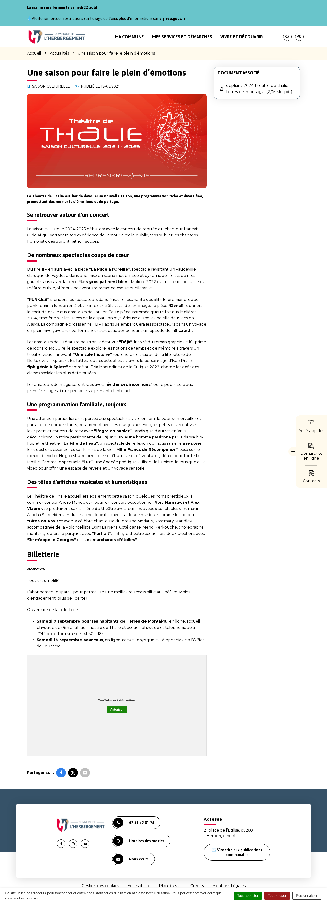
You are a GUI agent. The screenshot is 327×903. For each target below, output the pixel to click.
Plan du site (170, 885)
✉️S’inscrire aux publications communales (237, 852)
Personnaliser (306, 895)
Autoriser (117, 709)
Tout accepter (247, 895)
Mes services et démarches (182, 36)
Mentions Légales (229, 885)
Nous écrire (139, 859)
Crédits (197, 885)
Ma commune (129, 36)
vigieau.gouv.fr (172, 18)
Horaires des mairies (146, 841)
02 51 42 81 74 (141, 823)
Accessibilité (139, 885)
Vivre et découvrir (241, 36)
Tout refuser (277, 895)
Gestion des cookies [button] (100, 885)
